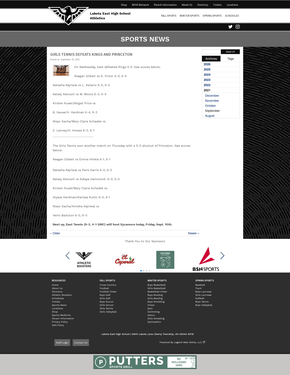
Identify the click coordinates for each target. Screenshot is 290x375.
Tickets (217, 5)
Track (198, 288)
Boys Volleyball (203, 305)
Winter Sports (189, 16)
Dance (151, 315)
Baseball (200, 285)
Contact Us (80, 342)
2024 (207, 74)
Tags (230, 58)
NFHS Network (140, 5)
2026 (207, 64)
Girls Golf (105, 298)
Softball (199, 298)
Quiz (150, 308)
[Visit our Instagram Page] (237, 26)
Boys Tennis (202, 301)
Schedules (232, 16)
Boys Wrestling (156, 301)
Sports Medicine (61, 315)
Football (104, 288)
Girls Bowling (155, 298)
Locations (232, 5)
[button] (67, 255)
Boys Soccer (107, 301)
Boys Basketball (156, 285)
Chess (151, 305)
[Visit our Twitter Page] (230, 26)
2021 (207, 90)
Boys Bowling (155, 295)
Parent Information (165, 5)
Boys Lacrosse (203, 291)
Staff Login (62, 342)
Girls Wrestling (156, 318)
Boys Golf (105, 295)
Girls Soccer (107, 305)
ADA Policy (58, 325)
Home (55, 285)
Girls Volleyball (108, 311)
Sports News (59, 305)
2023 (207, 80)
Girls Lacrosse (203, 295)
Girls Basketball (156, 288)
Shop (124, 5)
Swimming (153, 311)
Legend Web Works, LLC (188, 342)
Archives (211, 58)
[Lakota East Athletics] (68, 15)
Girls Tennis (106, 308)
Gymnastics (154, 321)
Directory (202, 5)
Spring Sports (212, 16)
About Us (187, 5)
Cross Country (108, 285)
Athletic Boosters (62, 295)
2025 (207, 69)
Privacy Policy (60, 321)
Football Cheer (108, 291)
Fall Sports (168, 16)
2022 (207, 85)
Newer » (193, 233)
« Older (55, 233)
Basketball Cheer (157, 291)
